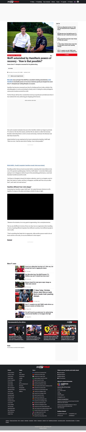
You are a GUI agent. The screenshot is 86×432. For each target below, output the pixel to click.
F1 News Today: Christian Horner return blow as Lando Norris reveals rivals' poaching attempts (67, 45)
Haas (20, 382)
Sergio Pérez (10, 414)
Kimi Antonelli (10, 393)
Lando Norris (10, 376)
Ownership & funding (70, 420)
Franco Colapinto (11, 380)
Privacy (7, 422)
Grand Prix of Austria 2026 (39, 387)
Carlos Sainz (10, 391)
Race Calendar (46, 1)
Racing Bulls (21, 387)
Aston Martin (22, 374)
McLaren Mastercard (23, 383)
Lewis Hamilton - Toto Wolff (14, 55)
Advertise (26, 420)
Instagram (39, 420)
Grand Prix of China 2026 (39, 374)
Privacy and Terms (13, 420)
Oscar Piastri (10, 378)
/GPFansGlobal (62, 378)
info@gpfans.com (61, 397)
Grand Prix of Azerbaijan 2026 (40, 400)
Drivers (53, 1)
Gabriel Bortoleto (11, 408)
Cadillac (20, 378)
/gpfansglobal (61, 372)
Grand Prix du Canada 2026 (40, 382)
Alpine (20, 372)
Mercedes (10, 80)
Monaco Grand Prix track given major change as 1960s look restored (67, 39)
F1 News (32, 1)
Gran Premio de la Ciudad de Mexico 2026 (43, 408)
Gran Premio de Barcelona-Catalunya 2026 (43, 385)
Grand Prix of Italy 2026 (39, 397)
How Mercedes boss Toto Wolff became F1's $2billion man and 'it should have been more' (67, 34)
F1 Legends (63, 1)
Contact (22, 420)
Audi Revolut (21, 376)
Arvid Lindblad (11, 404)
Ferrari (20, 380)
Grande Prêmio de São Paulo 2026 (41, 410)
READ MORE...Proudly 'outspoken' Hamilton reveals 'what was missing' (26, 165)
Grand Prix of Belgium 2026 (40, 391)
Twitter (35, 420)
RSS (19, 420)
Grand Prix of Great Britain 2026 (41, 389)
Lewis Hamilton (11, 372)
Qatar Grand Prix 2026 (39, 414)
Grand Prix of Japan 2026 (39, 376)
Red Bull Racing (22, 389)
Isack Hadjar (10, 383)
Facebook (31, 420)
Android (44, 420)
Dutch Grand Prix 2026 (39, 395)
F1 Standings (39, 1)
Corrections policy (61, 420)
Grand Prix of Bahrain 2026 (40, 402)
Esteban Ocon (11, 398)
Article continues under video (30, 100)
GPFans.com (60, 415)
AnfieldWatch (71, 415)
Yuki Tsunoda (10, 406)
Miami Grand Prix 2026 (39, 380)
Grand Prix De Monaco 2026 (40, 383)
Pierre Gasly (10, 382)
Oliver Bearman (11, 397)
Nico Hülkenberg (11, 410)
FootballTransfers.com (62, 413)
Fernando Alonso (11, 400)
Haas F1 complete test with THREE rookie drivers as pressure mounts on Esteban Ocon (67, 51)
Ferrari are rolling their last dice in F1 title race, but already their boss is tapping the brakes (66, 28)
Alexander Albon (11, 389)
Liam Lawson (10, 385)
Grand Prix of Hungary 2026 (40, 393)
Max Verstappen (11, 387)
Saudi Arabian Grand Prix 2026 (40, 378)
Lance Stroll (10, 402)
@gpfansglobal (61, 374)
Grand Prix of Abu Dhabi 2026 (40, 415)
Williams (21, 391)
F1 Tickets (70, 1)
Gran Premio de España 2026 (40, 398)
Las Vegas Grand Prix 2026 (40, 412)
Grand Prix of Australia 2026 (40, 372)
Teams (57, 1)
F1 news (67, 54)
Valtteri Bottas (11, 412)
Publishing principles (53, 420)
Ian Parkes (10, 68)
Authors (7, 420)
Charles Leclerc (11, 374)
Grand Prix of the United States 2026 (42, 406)
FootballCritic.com (73, 413)
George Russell (11, 395)
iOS (47, 420)
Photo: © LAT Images (12, 51)
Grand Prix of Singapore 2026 (40, 404)
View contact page (60, 407)
